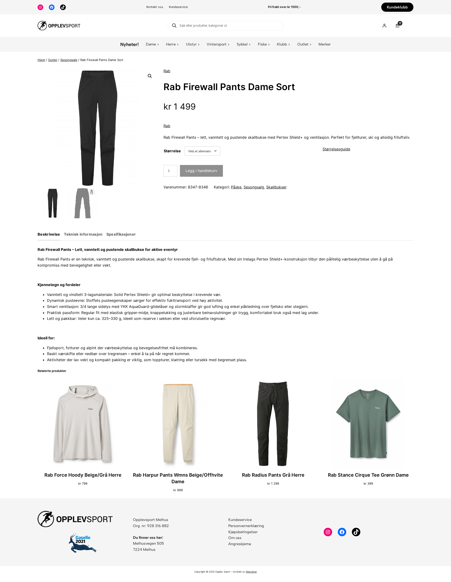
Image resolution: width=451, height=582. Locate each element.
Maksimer (251, 571)
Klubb (282, 44)
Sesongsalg (68, 60)
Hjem (41, 60)
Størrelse (172, 151)
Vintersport (216, 44)
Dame (151, 44)
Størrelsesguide (336, 149)
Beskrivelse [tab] (49, 234)
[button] (150, 76)
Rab (166, 71)
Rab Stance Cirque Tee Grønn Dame (368, 475)
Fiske (262, 44)
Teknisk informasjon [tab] (83, 234)
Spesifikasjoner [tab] (121, 234)
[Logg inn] (384, 25)
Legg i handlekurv (201, 170)
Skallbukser (276, 187)
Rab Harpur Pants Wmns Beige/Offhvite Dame (178, 478)
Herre (171, 44)
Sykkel (242, 44)
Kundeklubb (397, 7)
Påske (236, 187)
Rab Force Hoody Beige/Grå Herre (82, 475)
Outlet (302, 44)
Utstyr (191, 44)
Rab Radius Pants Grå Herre (273, 475)
